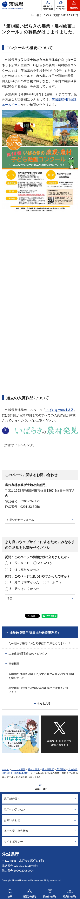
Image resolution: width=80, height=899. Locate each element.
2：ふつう (45, 563)
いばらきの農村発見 (59, 410)
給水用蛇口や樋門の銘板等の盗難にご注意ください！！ (38, 689)
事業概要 (14, 663)
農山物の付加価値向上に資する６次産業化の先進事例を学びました (41, 675)
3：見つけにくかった (24, 588)
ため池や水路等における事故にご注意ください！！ (40, 643)
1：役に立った (20, 563)
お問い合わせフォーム (20, 519)
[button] (61, 5)
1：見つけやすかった (24, 582)
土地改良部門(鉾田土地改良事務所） (35, 632)
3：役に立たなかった (24, 569)
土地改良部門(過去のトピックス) (29, 653)
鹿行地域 (61, 769)
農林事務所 (48, 769)
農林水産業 (34, 769)
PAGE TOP (40, 789)
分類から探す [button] (30, 896)
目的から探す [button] (50, 896)
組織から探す (70, 896)
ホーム (5, 769)
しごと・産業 (18, 769)
